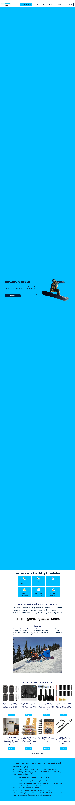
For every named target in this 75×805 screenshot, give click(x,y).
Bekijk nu (11, 715)
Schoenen (43, 4)
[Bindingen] (38, 578)
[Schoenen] (53, 578)
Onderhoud (58, 4)
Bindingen (36, 4)
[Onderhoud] (38, 589)
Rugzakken (53, 593)
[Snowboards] (24, 578)
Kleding (51, 4)
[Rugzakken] (53, 589)
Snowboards (24, 582)
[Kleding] (24, 589)
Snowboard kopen (26, 4)
